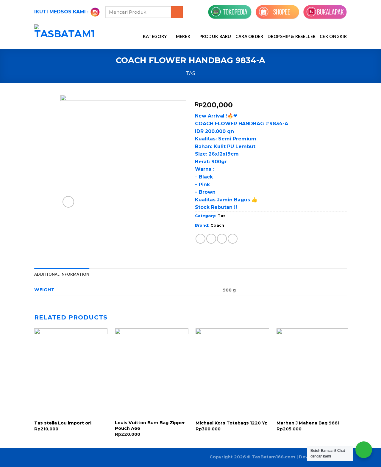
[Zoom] (68, 202)
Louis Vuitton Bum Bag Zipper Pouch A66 (150, 425)
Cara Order (249, 36)
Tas (190, 73)
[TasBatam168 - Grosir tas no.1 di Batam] (64, 36)
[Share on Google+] (233, 239)
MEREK (183, 36)
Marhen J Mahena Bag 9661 (308, 423)
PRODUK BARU (215, 36)
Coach (217, 225)
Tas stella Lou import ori (62, 423)
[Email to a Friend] (222, 239)
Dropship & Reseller (292, 36)
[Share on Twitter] (211, 239)
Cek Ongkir (333, 36)
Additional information (62, 274)
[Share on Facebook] (200, 239)
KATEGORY (155, 36)
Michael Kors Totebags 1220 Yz (231, 423)
